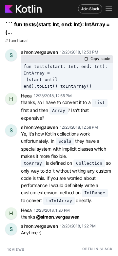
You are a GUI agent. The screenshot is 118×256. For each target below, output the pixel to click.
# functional (16, 40)
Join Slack (90, 8)
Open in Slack (97, 249)
